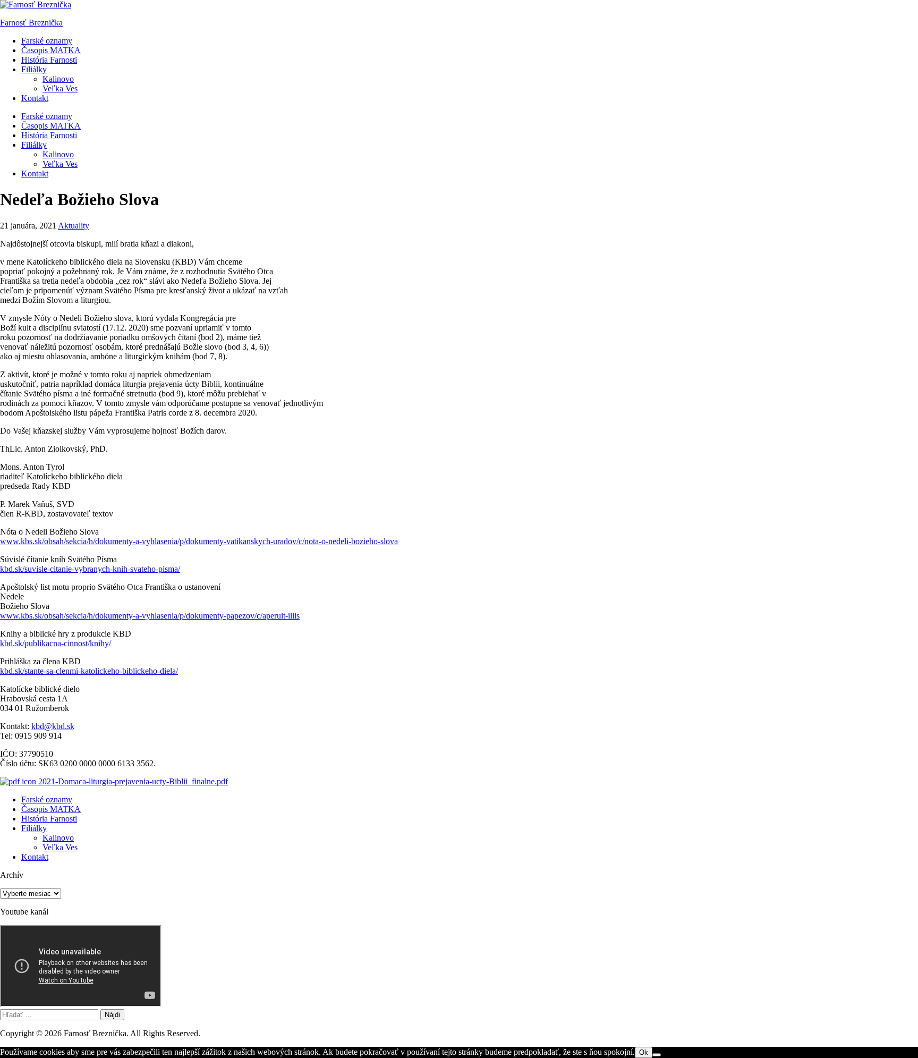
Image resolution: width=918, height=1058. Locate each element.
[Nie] (656, 1054)
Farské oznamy (46, 40)
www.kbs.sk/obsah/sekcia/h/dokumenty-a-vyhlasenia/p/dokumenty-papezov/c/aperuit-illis (150, 615)
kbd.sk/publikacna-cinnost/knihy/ (55, 643)
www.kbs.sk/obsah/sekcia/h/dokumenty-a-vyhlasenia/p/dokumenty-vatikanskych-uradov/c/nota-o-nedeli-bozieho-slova (199, 541)
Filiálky (34, 69)
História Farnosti (49, 59)
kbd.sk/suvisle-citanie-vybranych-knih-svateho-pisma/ (90, 568)
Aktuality (73, 225)
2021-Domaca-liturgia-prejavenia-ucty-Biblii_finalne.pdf (132, 781)
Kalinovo (58, 78)
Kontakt (34, 98)
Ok (643, 1052)
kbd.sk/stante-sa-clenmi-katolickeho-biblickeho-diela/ (89, 670)
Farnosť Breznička (31, 22)
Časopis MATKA (51, 50)
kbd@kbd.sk (52, 726)
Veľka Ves (60, 88)
